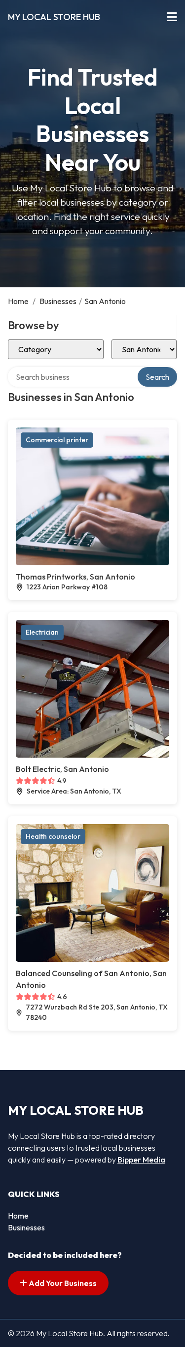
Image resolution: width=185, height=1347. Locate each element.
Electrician (42, 632)
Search (157, 377)
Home (18, 301)
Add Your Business (62, 1283)
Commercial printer (57, 439)
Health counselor (53, 836)
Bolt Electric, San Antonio (62, 769)
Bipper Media (141, 1159)
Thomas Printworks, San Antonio (75, 577)
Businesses (57, 301)
